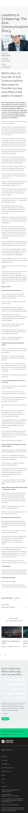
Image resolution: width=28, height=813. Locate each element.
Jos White (10, 646)
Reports (3, 646)
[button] (5, 655)
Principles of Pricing (6, 771)
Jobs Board (4, 760)
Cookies (3, 779)
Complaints (4, 786)
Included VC (4, 756)
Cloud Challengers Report (7, 767)
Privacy (3, 775)
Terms (2, 782)
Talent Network (5, 764)
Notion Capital (5, 55)
